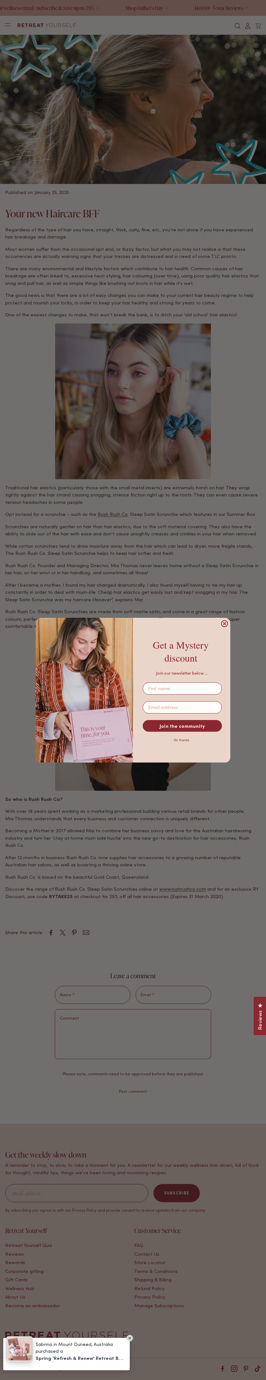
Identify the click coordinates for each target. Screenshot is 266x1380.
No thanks (181, 740)
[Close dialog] (224, 623)
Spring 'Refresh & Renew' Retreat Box (79, 1358)
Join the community (182, 726)
